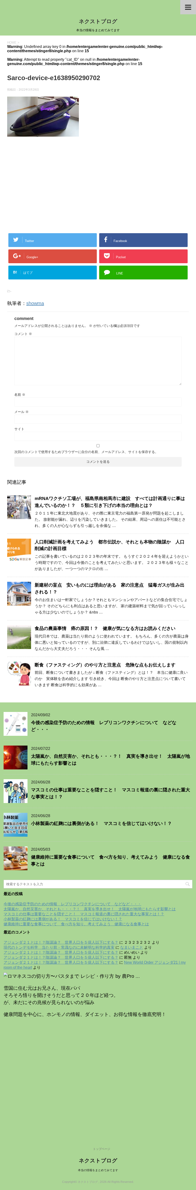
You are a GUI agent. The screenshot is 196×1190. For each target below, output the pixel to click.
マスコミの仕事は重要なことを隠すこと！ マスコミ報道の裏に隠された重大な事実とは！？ (84, 914)
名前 (19, 395)
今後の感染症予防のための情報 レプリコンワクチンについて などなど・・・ (72, 904)
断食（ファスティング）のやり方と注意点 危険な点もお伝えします (105, 664)
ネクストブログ (98, 21)
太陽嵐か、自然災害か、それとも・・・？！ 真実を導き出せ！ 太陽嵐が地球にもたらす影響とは (90, 909)
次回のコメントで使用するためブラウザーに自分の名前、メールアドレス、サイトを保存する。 (86, 452)
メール (21, 412)
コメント (23, 334)
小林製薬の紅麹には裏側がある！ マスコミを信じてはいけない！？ (101, 823)
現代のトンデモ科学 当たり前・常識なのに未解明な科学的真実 (59, 947)
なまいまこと (131, 947)
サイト (19, 429)
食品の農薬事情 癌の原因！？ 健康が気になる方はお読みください (107, 628)
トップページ (101, 1149)
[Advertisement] (98, 174)
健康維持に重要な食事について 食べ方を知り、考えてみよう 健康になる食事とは (76, 924)
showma (35, 303)
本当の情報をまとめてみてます (98, 1170)
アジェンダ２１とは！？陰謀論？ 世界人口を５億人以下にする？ (61, 942)
